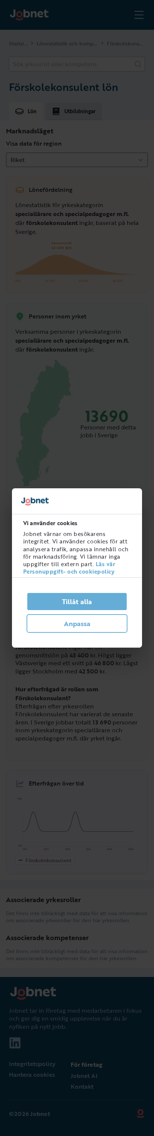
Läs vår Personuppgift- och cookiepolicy (69, 567)
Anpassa (77, 623)
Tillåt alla (77, 601)
